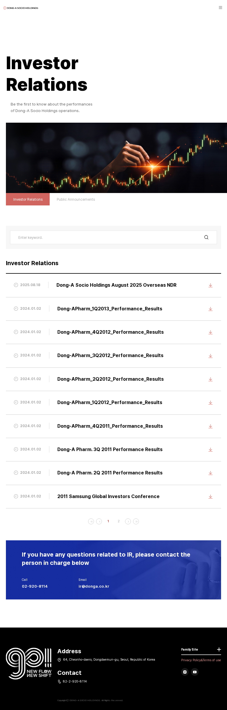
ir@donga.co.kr (94, 586)
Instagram (185, 672)
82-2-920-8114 (75, 681)
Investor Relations (28, 199)
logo (20, 8)
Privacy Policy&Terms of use (201, 660)
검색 (206, 237)
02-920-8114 (35, 586)
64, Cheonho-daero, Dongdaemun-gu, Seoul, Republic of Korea (109, 660)
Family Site (189, 649)
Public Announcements (76, 199)
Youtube (195, 672)
